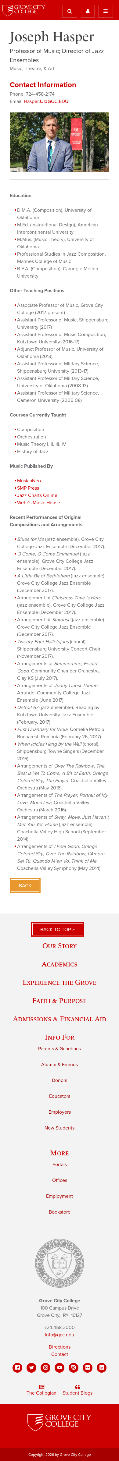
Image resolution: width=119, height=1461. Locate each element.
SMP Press (28, 488)
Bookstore (59, 1212)
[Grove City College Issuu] (73, 1368)
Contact (59, 1354)
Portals (59, 1164)
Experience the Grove (59, 982)
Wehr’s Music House (38, 503)
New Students (59, 1128)
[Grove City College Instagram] (45, 1368)
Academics (59, 964)
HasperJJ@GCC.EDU (46, 101)
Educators (59, 1096)
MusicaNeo (29, 481)
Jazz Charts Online (37, 495)
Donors (59, 1080)
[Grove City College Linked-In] (101, 1368)
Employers (60, 1112)
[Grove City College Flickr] (87, 1368)
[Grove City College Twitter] (31, 1368)
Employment (59, 1196)
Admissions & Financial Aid (59, 1019)
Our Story (59, 945)
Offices (59, 1180)
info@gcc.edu (59, 1335)
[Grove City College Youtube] (59, 1368)
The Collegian (41, 1393)
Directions (59, 1347)
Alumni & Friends (59, 1065)
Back (25, 886)
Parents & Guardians (59, 1049)
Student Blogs (77, 1393)
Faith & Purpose (59, 1000)
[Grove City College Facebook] (17, 1368)
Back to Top (56, 930)
